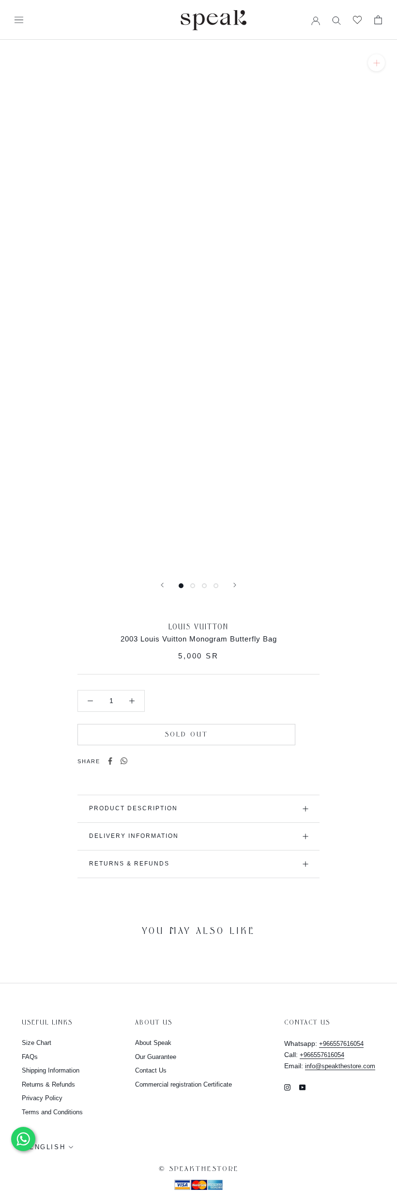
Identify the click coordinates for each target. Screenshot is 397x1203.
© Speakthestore (199, 1169)
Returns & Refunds (129, 863)
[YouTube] (302, 1087)
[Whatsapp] (124, 761)
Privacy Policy (42, 1098)
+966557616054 (341, 1043)
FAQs (30, 1056)
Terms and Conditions (52, 1112)
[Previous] (162, 585)
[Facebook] (110, 761)
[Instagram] (287, 1087)
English (47, 1147)
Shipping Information (50, 1070)
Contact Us (151, 1070)
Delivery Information (134, 836)
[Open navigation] (19, 20)
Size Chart (36, 1042)
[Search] (336, 20)
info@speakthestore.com (340, 1066)
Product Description (133, 808)
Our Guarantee (155, 1056)
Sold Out (186, 734)
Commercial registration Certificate (183, 1084)
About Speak (153, 1042)
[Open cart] (378, 20)
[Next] (234, 585)
